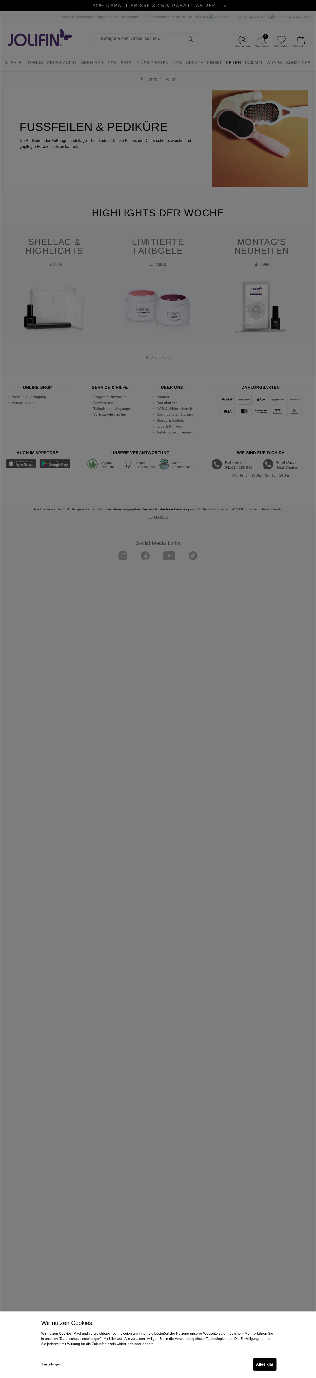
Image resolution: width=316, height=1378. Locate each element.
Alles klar (264, 1364)
